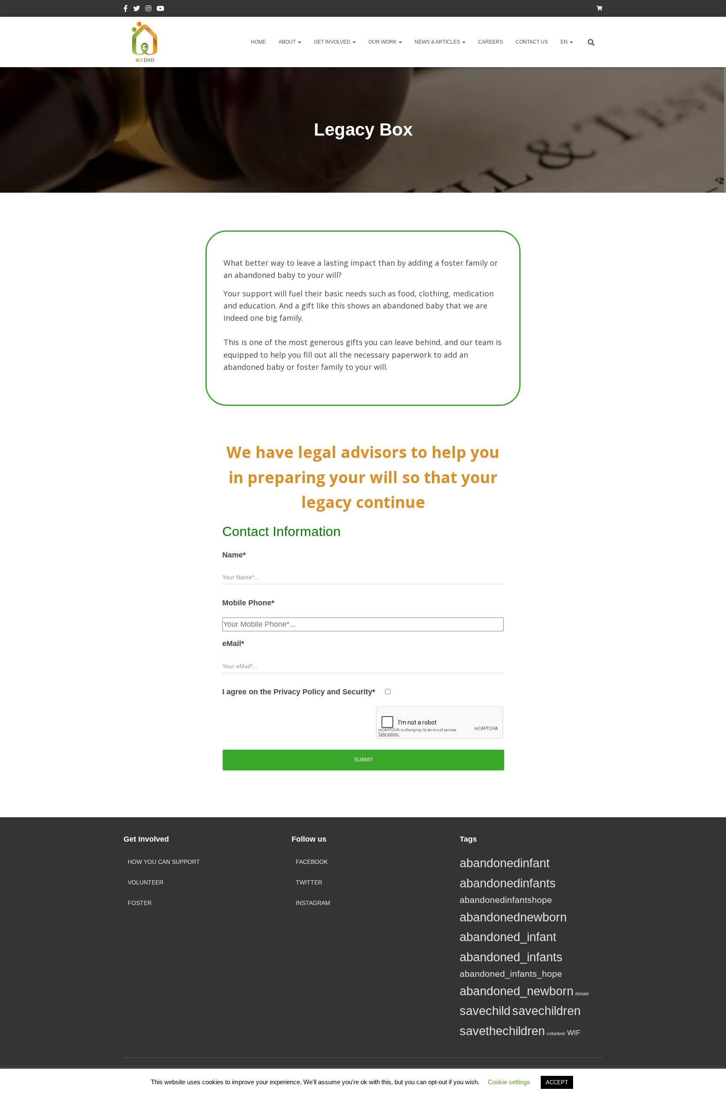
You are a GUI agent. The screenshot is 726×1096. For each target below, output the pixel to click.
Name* (234, 555)
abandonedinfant (505, 863)
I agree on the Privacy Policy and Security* (298, 692)
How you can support (164, 861)
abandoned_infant (508, 937)
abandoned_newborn (516, 991)
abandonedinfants (508, 883)
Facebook (126, 9)
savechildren (546, 1011)
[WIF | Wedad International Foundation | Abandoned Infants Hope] (144, 42)
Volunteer (145, 882)
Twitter (136, 9)
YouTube (160, 9)
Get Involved (333, 42)
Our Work (383, 42)
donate (582, 993)
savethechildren (502, 1031)
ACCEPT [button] (557, 1082)
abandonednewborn (513, 917)
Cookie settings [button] (509, 1082)
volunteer (556, 1033)
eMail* (233, 643)
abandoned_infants (511, 957)
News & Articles (438, 42)
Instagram (148, 9)
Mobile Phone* (248, 603)
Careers (490, 42)
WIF (573, 1033)
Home (258, 42)
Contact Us (532, 42)
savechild (485, 1011)
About (288, 42)
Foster (140, 903)
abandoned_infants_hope (511, 973)
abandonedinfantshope (506, 900)
